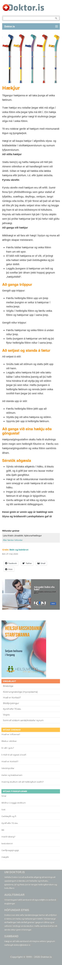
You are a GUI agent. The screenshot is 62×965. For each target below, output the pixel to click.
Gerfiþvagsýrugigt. (10, 850)
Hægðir (5, 857)
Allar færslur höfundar (13, 540)
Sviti (3, 809)
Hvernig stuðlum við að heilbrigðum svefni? (22, 782)
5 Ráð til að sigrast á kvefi (14, 755)
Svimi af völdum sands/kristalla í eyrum (23, 720)
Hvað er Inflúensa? (10, 734)
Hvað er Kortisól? (12, 697)
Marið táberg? (8, 837)
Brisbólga (8, 686)
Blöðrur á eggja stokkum (13, 803)
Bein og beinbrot (19, 549)
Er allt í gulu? (8, 748)
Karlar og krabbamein (11, 775)
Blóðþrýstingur (11, 703)
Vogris (6, 714)
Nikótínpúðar (7, 768)
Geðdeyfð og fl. (8, 816)
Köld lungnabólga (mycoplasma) (20, 692)
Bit (2, 830)
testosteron (7, 843)
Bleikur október (9, 741)
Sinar (3, 796)
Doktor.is (9, 26)
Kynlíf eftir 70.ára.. (12, 709)
